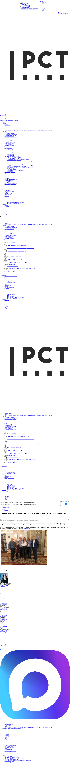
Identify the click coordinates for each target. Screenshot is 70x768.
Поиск (1, 120)
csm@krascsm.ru (3, 600)
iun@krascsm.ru (3, 616)
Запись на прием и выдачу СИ (10, 226)
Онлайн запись (15, 120)
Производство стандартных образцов (11, 759)
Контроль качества (8, 480)
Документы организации (9, 277)
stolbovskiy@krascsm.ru (4, 620)
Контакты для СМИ (8, 285)
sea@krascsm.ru (3, 586)
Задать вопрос (7, 288)
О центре (6, 124)
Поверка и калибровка (10, 149)
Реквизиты (6, 220)
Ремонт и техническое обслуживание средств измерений (14, 758)
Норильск (43, 8)
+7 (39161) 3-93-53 (3, 608)
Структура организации (9, 221)
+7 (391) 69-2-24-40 (3, 619)
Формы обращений (24, 3)
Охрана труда (7, 278)
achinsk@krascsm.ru (3, 604)
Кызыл (43, 9)
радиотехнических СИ (27, 528)
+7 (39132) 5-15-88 (3, 615)
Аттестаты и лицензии (8, 468)
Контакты (6, 205)
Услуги (6, 147)
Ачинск (43, 3)
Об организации (7, 409)
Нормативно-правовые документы (11, 276)
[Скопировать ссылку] (68, 501)
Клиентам (6, 132)
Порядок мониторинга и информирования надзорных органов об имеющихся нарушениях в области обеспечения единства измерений (28, 224)
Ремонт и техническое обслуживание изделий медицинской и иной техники (20, 164)
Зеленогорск (44, 7)
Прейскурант (15, 5)
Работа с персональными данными (11, 279)
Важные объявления (8, 237)
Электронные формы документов (10, 235)
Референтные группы (8, 222)
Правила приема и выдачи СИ (10, 421)
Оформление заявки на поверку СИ (11, 227)
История (6, 219)
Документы (7, 178)
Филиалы (41, 1)
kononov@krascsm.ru (4, 612)
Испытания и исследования (11, 169)
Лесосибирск (44, 5)
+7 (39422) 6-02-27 (3, 626)
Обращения (21, 2)
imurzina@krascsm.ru (3, 631)
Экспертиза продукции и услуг (10, 762)
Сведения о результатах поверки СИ (11, 745)
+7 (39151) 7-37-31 (3, 603)
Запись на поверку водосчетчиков (10, 228)
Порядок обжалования (25, 7)
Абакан (43, 10)
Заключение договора (8, 234)
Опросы (6, 290)
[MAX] (65, 501)
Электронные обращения (25, 5)
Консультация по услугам (9, 289)
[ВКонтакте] (66, 501)
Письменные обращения (25, 6)
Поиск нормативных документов (10, 238)
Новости (6, 187)
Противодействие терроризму (10, 282)
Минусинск (44, 6)
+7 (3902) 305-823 (3, 630)
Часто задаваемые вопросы (9, 287)
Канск (6, 302)
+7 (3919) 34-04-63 (3, 623)
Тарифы (6, 232)
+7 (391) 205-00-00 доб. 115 (5, 585)
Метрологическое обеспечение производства (14, 157)
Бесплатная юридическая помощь (10, 280)
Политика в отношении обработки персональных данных (12, 728)
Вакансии (6, 223)
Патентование (7, 766)
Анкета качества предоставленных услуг (28, 9)
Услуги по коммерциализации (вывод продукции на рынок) (15, 765)
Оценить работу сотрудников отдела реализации (29, 8)
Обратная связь (7, 190)
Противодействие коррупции (52, 5)
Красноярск (44, 2)
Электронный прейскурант (9, 231)
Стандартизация (7, 763)
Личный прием (23, 4)
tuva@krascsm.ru (3, 627)
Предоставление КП (8, 233)
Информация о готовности (7, 5)
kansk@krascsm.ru (3, 609)
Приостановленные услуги (9, 236)
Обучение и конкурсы (8, 764)
